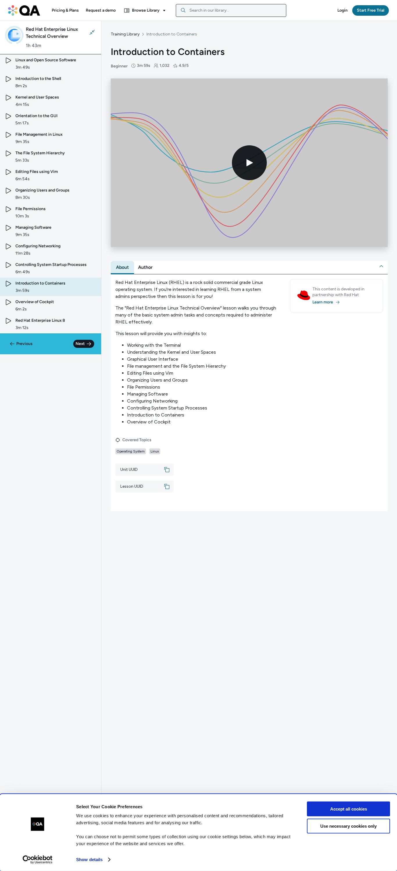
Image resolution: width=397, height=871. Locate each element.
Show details (89, 859)
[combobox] (231, 10)
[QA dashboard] (24, 10)
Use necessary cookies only (348, 825)
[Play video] (249, 162)
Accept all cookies (348, 808)
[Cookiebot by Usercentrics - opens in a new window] (37, 859)
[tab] (122, 267)
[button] (65, 10)
